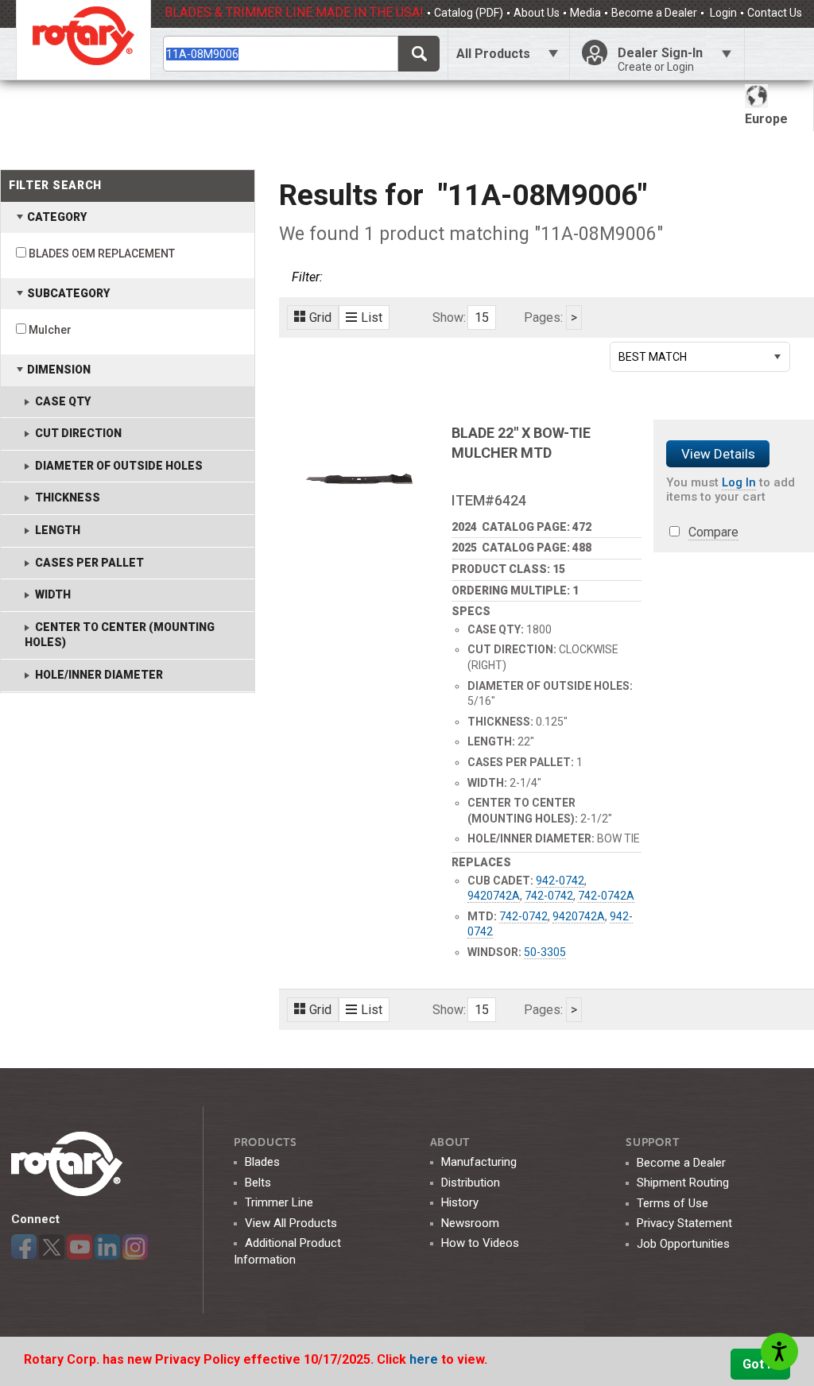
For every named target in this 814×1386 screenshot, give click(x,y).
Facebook (24, 1247)
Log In (739, 482)
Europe (766, 118)
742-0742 (549, 895)
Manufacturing (479, 1162)
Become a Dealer (654, 12)
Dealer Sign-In (660, 59)
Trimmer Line (279, 1202)
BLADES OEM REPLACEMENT (102, 253)
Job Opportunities (683, 1244)
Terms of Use (672, 1203)
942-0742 (560, 880)
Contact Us (774, 12)
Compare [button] (713, 532)
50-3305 (545, 952)
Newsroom (470, 1223)
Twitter (51, 1247)
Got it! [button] (760, 1364)
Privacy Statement (684, 1223)
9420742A (493, 895)
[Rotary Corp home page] (83, 39)
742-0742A (606, 895)
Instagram (135, 1247)
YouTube (79, 1247)
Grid (320, 317)
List (371, 317)
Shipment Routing (683, 1182)
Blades (262, 1162)
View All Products (291, 1223)
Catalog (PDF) (468, 12)
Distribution (470, 1182)
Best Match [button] (652, 356)
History (460, 1202)
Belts (258, 1182)
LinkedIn (107, 1247)
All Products (493, 53)
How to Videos (480, 1243)
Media (585, 12)
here (425, 1359)
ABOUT (450, 1142)
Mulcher (50, 329)
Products (265, 1142)
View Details (718, 454)
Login (722, 12)
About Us (537, 12)
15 (482, 317)
